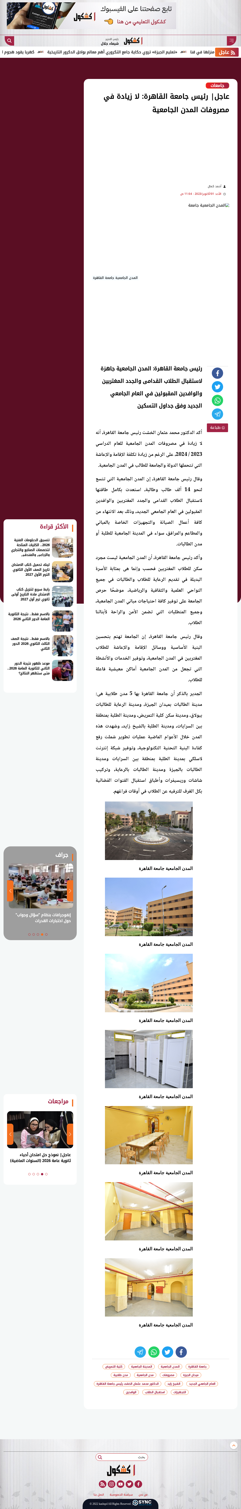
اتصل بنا (99, 1495)
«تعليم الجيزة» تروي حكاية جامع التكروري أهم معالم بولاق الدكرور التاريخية (145, 52)
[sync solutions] (142, 1504)
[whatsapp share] (217, 400)
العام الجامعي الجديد (202, 1383)
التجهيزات (179, 1392)
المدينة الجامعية (141, 1366)
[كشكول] (120, 1470)
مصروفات (168, 1375)
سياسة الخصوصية (121, 1495)
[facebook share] (217, 373)
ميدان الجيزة (191, 1375)
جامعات (217, 85)
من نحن (143, 1495)
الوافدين (131, 1392)
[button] (46, 934)
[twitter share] (217, 386)
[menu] (231, 41)
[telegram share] (217, 414)
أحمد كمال (214, 186)
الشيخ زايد (173, 1383)
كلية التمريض (113, 1366)
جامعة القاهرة (197, 1366)
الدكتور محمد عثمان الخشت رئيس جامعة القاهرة (127, 1383)
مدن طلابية (120, 1375)
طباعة (216, 427)
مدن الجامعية (145, 1375)
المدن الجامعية (170, 1366)
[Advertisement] (115, 148)
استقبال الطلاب (155, 1392)
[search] (9, 41)
